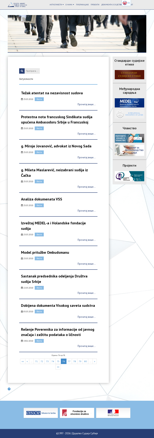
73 (47, 361)
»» (58, 366)
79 (80, 361)
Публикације (82, 4)
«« (23, 361)
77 (69, 361)
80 (85, 361)
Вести (39, 99)
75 (58, 361)
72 (42, 361)
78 (74, 361)
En (128, 2)
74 (52, 361)
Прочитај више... (87, 104)
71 (36, 361)
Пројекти (95, 4)
